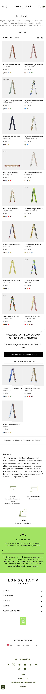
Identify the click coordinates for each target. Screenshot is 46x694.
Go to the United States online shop (23, 355)
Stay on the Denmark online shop (23, 361)
